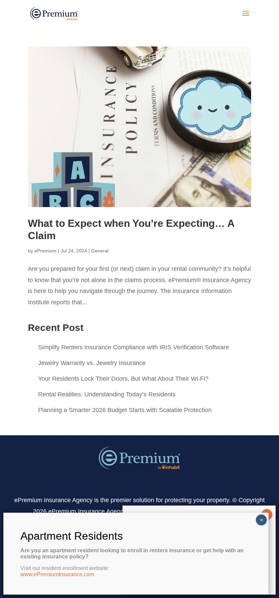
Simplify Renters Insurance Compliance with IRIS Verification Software (133, 347)
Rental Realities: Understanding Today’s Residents (107, 394)
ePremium (45, 250)
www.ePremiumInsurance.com (57, 574)
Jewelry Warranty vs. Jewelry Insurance (92, 363)
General (100, 250)
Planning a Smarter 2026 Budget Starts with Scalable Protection (125, 410)
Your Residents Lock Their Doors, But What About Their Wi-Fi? (123, 378)
